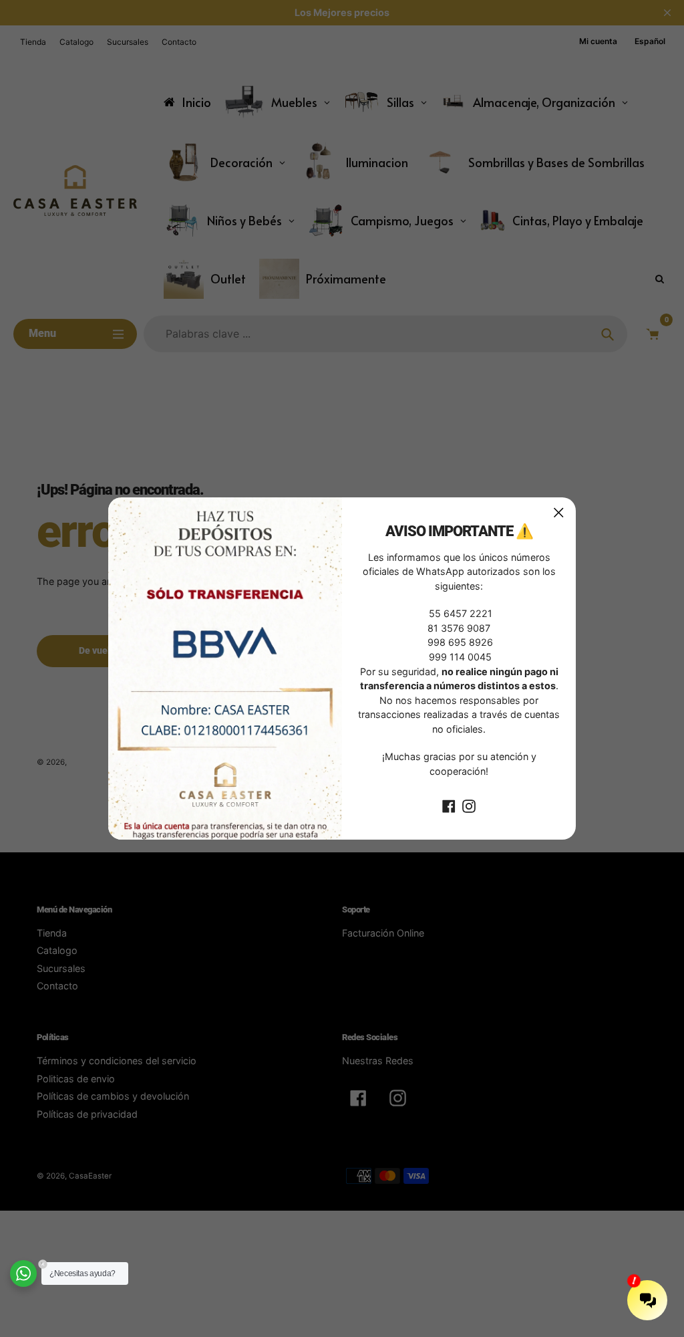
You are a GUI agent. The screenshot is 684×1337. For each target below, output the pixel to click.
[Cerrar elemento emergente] (558, 512)
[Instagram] (469, 805)
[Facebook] (449, 805)
